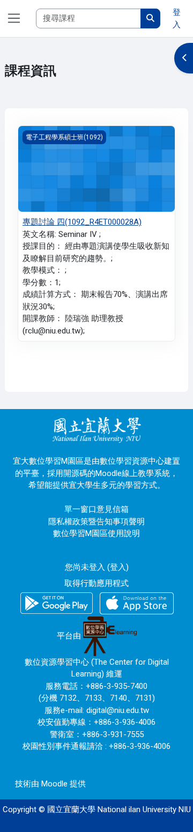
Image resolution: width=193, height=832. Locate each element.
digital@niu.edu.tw (117, 710)
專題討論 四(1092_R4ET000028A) (82, 222)
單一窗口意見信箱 (96, 509)
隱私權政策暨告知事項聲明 (96, 521)
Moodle (54, 784)
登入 (177, 18)
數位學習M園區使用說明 (96, 533)
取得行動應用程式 (96, 583)
